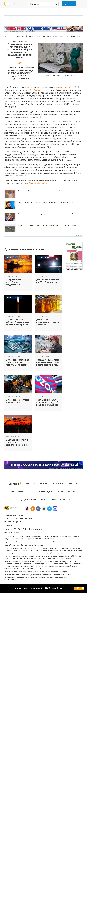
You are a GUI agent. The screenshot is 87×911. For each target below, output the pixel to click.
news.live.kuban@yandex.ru (14, 532)
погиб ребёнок (32, 90)
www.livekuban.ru (52, 556)
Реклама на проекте (13, 515)
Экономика (58, 483)
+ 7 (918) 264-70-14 (19, 518)
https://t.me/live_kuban (37, 183)
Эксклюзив (14, 484)
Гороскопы (65, 499)
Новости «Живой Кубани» (24, 36)
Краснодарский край (66, 87)
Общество (72, 483)
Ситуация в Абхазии (27, 499)
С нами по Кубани (46, 491)
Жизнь (41, 297)
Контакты (30, 483)
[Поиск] (56, 3)
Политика (41, 36)
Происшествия (14, 257)
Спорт (30, 491)
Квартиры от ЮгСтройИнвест (69, 4)
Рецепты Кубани (48, 499)
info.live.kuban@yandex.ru (14, 521)
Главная (7, 36)
